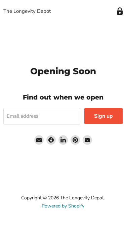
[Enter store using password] (120, 11)
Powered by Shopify (63, 206)
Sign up (103, 116)
